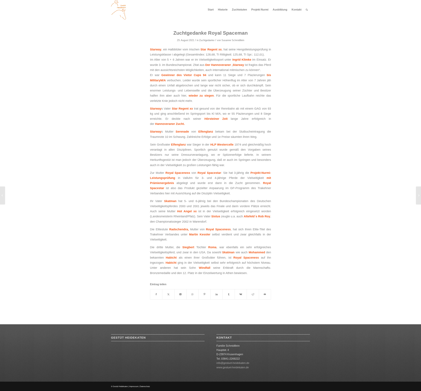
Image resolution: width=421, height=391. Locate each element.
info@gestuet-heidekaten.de (232, 363)
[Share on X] (180, 294)
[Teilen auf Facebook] (156, 294)
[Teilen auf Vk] (241, 294)
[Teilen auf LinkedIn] (217, 294)
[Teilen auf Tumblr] (229, 294)
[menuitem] (211, 9)
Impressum (133, 386)
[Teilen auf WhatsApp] (192, 294)
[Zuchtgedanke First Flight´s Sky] (2, 195)
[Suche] (307, 9)
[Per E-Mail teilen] (265, 294)
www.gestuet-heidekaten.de (232, 367)
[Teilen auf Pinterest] (204, 294)
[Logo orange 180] (118, 9)
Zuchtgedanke (206, 40)
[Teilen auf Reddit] (253, 294)
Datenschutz (145, 386)
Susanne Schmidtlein (233, 40)
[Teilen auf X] (168, 294)
